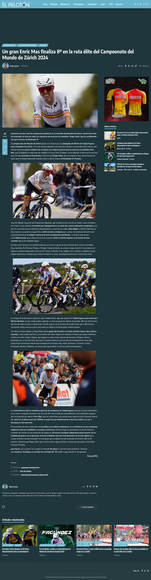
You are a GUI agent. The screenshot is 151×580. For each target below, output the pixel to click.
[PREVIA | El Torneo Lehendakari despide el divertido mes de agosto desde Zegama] (109, 167)
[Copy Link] (135, 66)
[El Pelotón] (17, 4)
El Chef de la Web (100, 577)
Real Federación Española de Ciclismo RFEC (34, 475)
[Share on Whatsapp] (132, 66)
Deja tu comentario (88, 507)
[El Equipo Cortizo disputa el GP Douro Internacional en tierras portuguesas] (109, 146)
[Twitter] (137, 4)
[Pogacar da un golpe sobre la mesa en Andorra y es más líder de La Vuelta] (131, 535)
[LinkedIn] (97, 487)
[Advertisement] (75, 24)
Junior (118, 138)
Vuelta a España (83, 545)
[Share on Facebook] (125, 66)
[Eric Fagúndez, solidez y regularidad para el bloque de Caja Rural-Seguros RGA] (109, 157)
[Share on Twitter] (129, 66)
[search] (147, 4)
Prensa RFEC (92, 456)
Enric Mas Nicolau (25, 471)
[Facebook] (135, 4)
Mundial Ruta (9, 45)
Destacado (120, 170)
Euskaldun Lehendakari (140, 170)
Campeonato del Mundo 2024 (30, 467)
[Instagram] (140, 4)
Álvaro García (14, 66)
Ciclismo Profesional (27, 45)
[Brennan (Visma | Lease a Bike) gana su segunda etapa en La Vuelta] (94, 535)
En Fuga (43, 45)
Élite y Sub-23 (121, 149)
